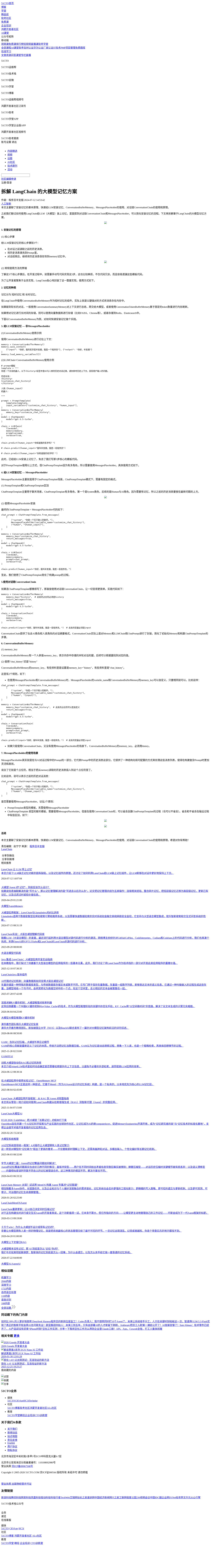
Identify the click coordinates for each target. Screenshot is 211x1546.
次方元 (187, 1497)
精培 (22, 1415)
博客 (3, 7)
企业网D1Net (169, 1497)
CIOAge (19, 1400)
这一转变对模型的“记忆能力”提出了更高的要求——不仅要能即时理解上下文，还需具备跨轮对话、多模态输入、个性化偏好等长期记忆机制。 (79, 1149)
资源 (8, 55)
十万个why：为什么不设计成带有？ (28, 1227)
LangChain (6, 849)
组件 (24, 974)
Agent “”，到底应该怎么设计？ (25, 887)
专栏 (23, 55)
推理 (16, 1139)
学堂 (3, 10)
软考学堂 (43, 44)
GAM (4, 1056)
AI (11, 1056)
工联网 (123, 1497)
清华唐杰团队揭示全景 (19, 1024)
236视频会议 (143, 1497)
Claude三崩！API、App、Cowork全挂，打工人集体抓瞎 (132, 1329)
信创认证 (29, 47)
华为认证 (38, 47)
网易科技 (26, 1497)
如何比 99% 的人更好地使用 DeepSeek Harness (26, 1321)
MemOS (16, 1203)
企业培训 (6, 25)
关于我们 (12, 1429)
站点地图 (12, 1436)
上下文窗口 (15, 1242)
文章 (3, 55)
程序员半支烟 (37, 846)
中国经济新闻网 (103, 1497)
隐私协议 (12, 1450)
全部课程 (6, 47)
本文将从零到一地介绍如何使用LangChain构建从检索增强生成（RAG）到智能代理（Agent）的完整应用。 (59, 1102)
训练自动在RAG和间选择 (21, 1062)
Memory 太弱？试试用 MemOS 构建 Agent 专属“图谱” (39, 1185)
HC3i (26, 1400)
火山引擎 (195, 1497)
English (11, 1443)
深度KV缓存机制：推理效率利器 (26, 1002)
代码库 (17, 953)
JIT (8, 1056)
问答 (13, 55)
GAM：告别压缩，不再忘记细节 (25, 1042)
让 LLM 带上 (16, 869)
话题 (9, 158)
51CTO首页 (7, 3)
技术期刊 (12, 165)
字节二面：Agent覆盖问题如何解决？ (29, 1163)
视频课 (5, 44)
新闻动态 (12, 1432)
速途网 (91, 1497)
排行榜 (19, 44)
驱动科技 (46, 1497)
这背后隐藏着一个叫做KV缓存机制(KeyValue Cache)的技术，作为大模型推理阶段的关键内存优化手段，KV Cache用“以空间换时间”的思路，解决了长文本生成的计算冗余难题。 (98, 1006)
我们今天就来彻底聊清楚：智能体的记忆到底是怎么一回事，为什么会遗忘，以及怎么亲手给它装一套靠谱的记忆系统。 (66, 1252)
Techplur (33, 1400)
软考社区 (6, 18)
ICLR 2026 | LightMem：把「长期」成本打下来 (34, 1120)
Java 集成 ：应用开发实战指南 (27, 959)
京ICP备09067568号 (22, 1466)
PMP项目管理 (68, 47)
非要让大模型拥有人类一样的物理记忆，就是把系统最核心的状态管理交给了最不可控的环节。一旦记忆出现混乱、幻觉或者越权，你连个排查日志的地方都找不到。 (91, 1230)
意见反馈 (12, 1440)
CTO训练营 (41, 1415)
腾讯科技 (16, 1497)
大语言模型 (7, 953)
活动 (9, 169)
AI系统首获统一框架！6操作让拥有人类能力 (35, 1145)
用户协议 (12, 1446)
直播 (28, 55)
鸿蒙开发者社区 (10, 29)
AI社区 (11, 162)
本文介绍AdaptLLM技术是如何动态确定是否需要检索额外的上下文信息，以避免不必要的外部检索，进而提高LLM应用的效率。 (71, 1066)
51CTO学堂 (13, 1415)
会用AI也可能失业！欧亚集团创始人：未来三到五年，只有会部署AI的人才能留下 (68, 1325)
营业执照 (6, 1483)
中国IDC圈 (156, 1497)
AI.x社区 (52, 1408)
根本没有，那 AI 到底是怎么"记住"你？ (30, 1248)
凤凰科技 (36, 1497)
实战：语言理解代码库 (22, 934)
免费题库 (80, 47)
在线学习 (6, 51)
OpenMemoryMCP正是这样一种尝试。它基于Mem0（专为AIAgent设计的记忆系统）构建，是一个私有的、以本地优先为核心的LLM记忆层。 (77, 1084)
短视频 (27, 44)
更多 (17, 1335)
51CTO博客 (13, 1408)
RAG (23, 1242)
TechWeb (65, 1497)
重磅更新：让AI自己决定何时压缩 (28, 1209)
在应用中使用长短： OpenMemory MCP (28, 1080)
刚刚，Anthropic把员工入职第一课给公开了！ (137, 1325)
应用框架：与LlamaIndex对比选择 (30, 912)
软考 (21, 47)
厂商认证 (48, 47)
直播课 (34, 44)
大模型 (5, 906)
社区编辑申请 (8, 179)
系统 (11, 1139)
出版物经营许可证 (22, 1483)
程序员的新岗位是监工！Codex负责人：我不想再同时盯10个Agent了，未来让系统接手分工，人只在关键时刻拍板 (113, 1321)
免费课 (5, 22)
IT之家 (115, 1497)
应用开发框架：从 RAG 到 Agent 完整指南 (35, 1098)
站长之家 (82, 1497)
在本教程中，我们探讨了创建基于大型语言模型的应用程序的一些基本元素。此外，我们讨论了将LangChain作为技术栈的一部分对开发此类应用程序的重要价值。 (89, 963)
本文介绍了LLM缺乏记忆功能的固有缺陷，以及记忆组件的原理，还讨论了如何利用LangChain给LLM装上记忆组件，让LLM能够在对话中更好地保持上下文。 (87, 873)
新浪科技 (6, 1497)
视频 (9, 154)
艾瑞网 (73, 1497)
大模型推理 (15, 1017)
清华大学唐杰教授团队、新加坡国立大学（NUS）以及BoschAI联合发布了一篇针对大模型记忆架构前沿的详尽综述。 (65, 1028)
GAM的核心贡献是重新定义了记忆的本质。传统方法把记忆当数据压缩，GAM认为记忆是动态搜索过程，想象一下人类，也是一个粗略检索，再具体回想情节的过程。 (92, 1045)
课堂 (18, 55)
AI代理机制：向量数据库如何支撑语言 (32, 981)
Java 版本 (17, 974)
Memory (19, 906)
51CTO (11, 1400)
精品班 (5, 14)
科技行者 (56, 1497)
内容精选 (12, 151)
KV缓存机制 (28, 1017)
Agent (12, 906)
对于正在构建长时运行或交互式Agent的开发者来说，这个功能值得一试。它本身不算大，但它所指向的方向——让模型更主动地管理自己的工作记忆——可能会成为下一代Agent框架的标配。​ (105, 1213)
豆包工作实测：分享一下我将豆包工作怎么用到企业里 (72, 1329)
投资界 (179, 1497)
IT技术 (57, 47)
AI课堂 (5, 33)
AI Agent (13, 1263)
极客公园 (131, 1497)
